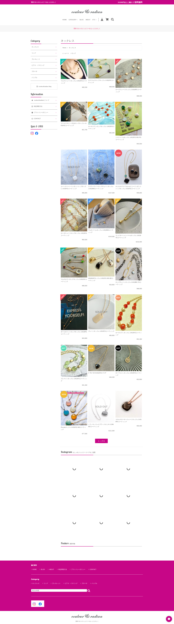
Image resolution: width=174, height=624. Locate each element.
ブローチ (34, 71)
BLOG (82, 19)
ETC (93, 19)
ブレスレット (36, 59)
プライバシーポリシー (78, 569)
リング (34, 53)
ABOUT (88, 19)
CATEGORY (72, 19)
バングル (34, 77)
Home (64, 47)
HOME (64, 19)
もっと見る (101, 441)
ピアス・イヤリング (38, 65)
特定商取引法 (62, 569)
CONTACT (93, 569)
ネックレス (35, 47)
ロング (73, 53)
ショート (66, 53)
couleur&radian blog (45, 86)
